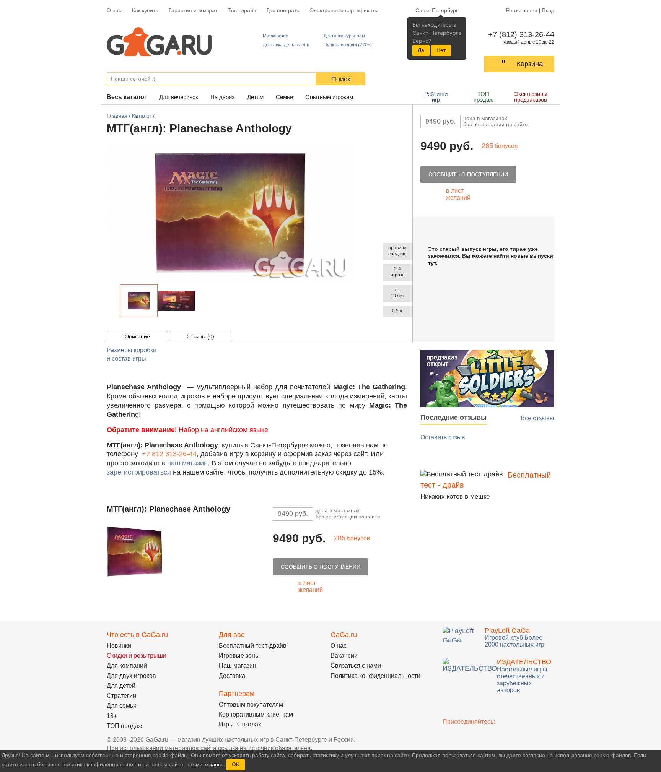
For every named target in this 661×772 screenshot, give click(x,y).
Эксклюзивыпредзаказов (530, 97)
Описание (137, 336)
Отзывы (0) (200, 336)
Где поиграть (283, 10)
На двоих (222, 97)
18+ (112, 716)
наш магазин (187, 463)
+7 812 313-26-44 (169, 454)
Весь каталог (127, 97)
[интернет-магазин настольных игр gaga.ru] (159, 41)
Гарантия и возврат (193, 10)
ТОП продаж (483, 97)
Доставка (232, 676)
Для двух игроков (131, 676)
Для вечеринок (178, 97)
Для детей (121, 686)
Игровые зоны (239, 655)
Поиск (340, 79)
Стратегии (121, 695)
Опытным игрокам (329, 97)
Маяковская (275, 36)
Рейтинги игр (436, 97)
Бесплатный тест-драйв (253, 645)
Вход (548, 10)
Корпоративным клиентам (256, 714)
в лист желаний (458, 194)
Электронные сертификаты (344, 10)
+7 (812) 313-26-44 (519, 34)
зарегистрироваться (139, 472)
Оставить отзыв (442, 437)
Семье (284, 97)
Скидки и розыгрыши (136, 655)
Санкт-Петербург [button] (436, 10)
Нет (441, 50)
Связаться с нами (355, 665)
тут (432, 263)
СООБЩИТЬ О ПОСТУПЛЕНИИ (468, 174)
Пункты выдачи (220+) (348, 44)
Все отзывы (537, 418)
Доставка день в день (286, 44)
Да (421, 50)
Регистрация (521, 10)
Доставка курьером (344, 36)
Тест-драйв (242, 10)
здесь (216, 764)
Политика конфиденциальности (375, 676)
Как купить (145, 10)
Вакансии (344, 655)
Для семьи (122, 705)
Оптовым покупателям (251, 704)
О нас (114, 10)
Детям (255, 97)
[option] (139, 300)
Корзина (530, 64)
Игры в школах (240, 724)
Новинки (119, 645)
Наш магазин (237, 665)
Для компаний (127, 665)
